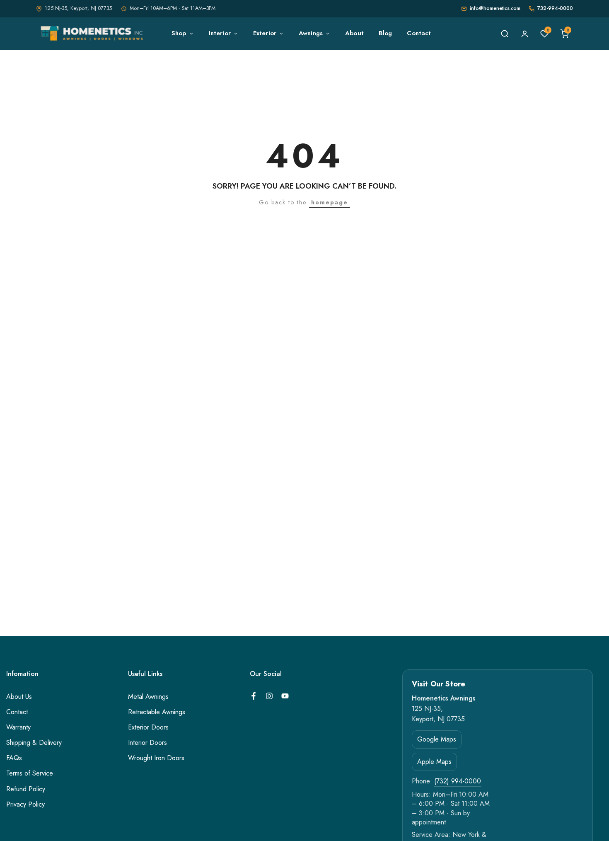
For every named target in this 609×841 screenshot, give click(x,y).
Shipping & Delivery (34, 742)
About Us (19, 696)
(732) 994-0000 (457, 781)
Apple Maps (434, 761)
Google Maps (436, 739)
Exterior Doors (148, 727)
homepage (329, 202)
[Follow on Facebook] (253, 696)
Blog (385, 33)
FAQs (14, 758)
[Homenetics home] (93, 33)
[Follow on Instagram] (269, 696)
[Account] (524, 33)
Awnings (311, 33)
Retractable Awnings (156, 712)
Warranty (18, 727)
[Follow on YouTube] (285, 696)
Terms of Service (29, 773)
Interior (220, 33)
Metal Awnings (148, 696)
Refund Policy (25, 789)
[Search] (504, 33)
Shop (179, 33)
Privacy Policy (25, 804)
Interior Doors (147, 742)
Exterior (264, 33)
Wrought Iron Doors (156, 758)
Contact (419, 33)
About (354, 33)
